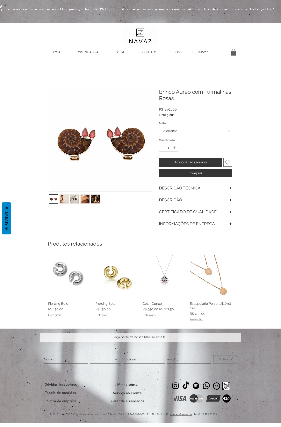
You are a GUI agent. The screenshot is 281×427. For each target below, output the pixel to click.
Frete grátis (166, 115)
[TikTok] (185, 385)
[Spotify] (196, 385)
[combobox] (195, 131)
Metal (163, 123)
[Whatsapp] (206, 385)
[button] (233, 52)
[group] (140, 288)
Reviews (6, 218)
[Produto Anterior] (42, 276)
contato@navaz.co (181, 414)
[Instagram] (175, 385)
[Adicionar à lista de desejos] (227, 162)
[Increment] (174, 147)
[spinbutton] (168, 147)
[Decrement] (162, 147)
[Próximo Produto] (238, 276)
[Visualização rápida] (69, 276)
